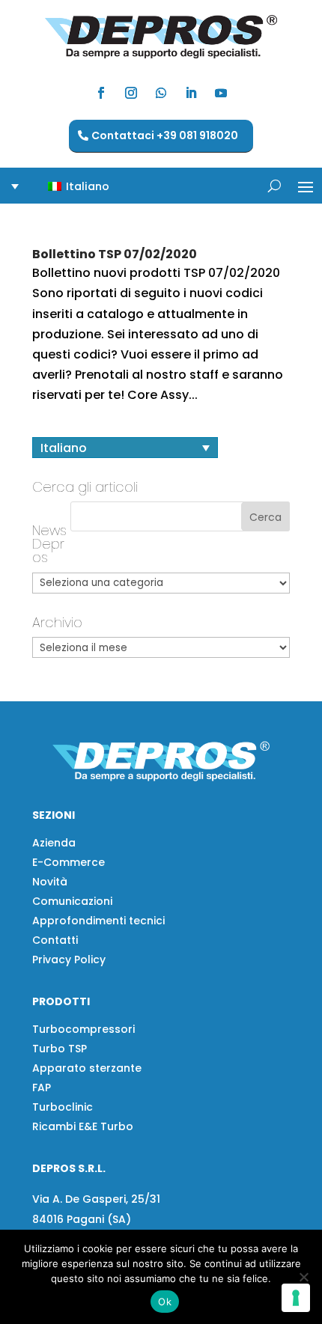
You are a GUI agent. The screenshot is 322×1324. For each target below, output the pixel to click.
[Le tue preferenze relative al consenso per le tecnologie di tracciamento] (296, 1298)
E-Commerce (68, 862)
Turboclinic (62, 1106)
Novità (49, 881)
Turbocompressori (83, 1029)
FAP (41, 1087)
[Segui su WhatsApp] (161, 93)
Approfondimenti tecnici (98, 920)
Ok (164, 1302)
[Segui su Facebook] (101, 93)
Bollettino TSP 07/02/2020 (114, 254)
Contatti (55, 940)
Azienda (54, 842)
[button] (69, 186)
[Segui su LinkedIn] (191, 93)
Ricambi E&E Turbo (82, 1126)
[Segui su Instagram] (131, 93)
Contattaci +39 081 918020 (164, 135)
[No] (303, 1276)
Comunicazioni (72, 901)
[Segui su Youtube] (221, 93)
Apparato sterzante (87, 1068)
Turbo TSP (59, 1048)
